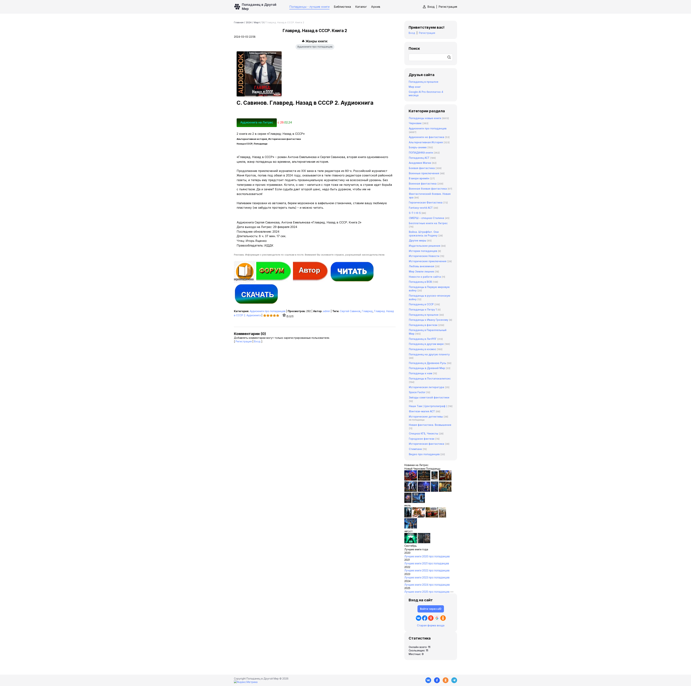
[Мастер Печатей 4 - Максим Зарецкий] (445, 490)
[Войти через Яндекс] (430, 618)
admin (326, 311)
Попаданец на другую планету (429, 354)
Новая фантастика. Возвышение (430, 424)
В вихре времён (419, 178)
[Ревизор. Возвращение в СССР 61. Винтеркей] (432, 516)
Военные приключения (424, 173)
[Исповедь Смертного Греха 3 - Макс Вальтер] (410, 542)
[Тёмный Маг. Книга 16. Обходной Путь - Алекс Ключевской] (434, 490)
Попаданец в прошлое (423, 81)
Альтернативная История (426, 142)
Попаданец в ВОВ (420, 281)
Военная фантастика (423, 183)
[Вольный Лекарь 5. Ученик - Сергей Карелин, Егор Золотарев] (410, 527)
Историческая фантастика (426, 443)
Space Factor (417, 392)
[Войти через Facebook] (424, 618)
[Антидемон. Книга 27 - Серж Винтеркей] (408, 516)
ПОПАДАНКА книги (421, 152)
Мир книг (415, 86)
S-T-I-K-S (415, 212)
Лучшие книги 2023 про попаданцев (427, 577)
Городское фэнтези (421, 438)
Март (257, 22)
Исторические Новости (424, 255)
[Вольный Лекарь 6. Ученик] (418, 501)
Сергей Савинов (350, 311)
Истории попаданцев (423, 250)
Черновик (415, 123)
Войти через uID (430, 608)
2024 (249, 22)
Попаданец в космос (422, 349)
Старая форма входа (430, 625)
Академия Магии (420, 162)
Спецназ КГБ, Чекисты (423, 433)
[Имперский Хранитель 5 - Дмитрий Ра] (424, 490)
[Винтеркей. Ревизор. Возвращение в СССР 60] (418, 516)
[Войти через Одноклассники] (443, 618)
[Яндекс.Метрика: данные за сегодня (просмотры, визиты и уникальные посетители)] (246, 682)
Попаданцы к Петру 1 (423, 309)
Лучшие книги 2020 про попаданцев (427, 556)
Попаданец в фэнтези (423, 325)
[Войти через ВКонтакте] (418, 618)
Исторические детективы (426, 416)
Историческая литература (426, 387)
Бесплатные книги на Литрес (428, 223)
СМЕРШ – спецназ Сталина (426, 217)
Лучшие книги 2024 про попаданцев (427, 584)
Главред (367, 311)
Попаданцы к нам (420, 373)
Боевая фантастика (422, 168)
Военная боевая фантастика (428, 188)
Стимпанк (415, 448)
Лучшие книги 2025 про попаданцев (427, 591)
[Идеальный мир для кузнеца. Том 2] (410, 479)
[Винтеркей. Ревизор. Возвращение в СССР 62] (434, 479)
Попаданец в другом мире (426, 343)
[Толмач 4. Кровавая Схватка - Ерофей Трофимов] (424, 542)
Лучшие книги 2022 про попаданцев (427, 570)
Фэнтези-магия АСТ (422, 411)
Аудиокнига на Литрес (256, 122)
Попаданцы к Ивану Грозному (428, 319)
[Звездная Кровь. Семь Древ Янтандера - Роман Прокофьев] (424, 479)
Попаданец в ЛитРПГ (423, 338)
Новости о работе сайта (425, 276)
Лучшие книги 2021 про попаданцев (426, 563)
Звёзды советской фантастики (429, 397)
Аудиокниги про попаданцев (315, 46)
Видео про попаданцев (424, 454)
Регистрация (448, 6)
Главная (238, 22)
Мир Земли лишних (421, 271)
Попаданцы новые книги (425, 118)
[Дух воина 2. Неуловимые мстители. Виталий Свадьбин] (442, 516)
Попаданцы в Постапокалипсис (430, 378)
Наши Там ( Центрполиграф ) (428, 406)
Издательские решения (424, 245)
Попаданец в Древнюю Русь (427, 363)
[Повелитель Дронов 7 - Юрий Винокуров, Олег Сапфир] (410, 490)
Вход (431, 6)
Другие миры (417, 240)
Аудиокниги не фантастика (426, 137)
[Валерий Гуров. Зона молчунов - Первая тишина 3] (445, 479)
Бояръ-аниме (418, 147)
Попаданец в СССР (421, 304)
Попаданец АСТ (419, 157)
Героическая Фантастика (425, 202)
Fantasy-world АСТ (421, 207)
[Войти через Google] (437, 618)
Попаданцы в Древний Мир (427, 368)
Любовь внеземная (421, 266)
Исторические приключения (427, 261)
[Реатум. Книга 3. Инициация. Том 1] (408, 501)
